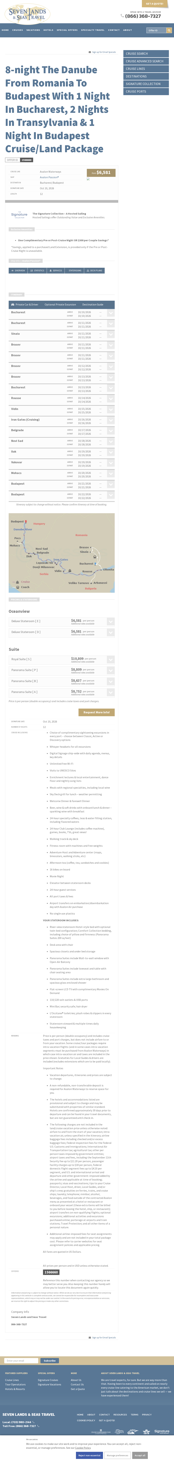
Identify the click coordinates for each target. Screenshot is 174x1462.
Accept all (140, 1455)
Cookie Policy (83, 1447)
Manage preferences (117, 1455)
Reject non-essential (89, 1455)
